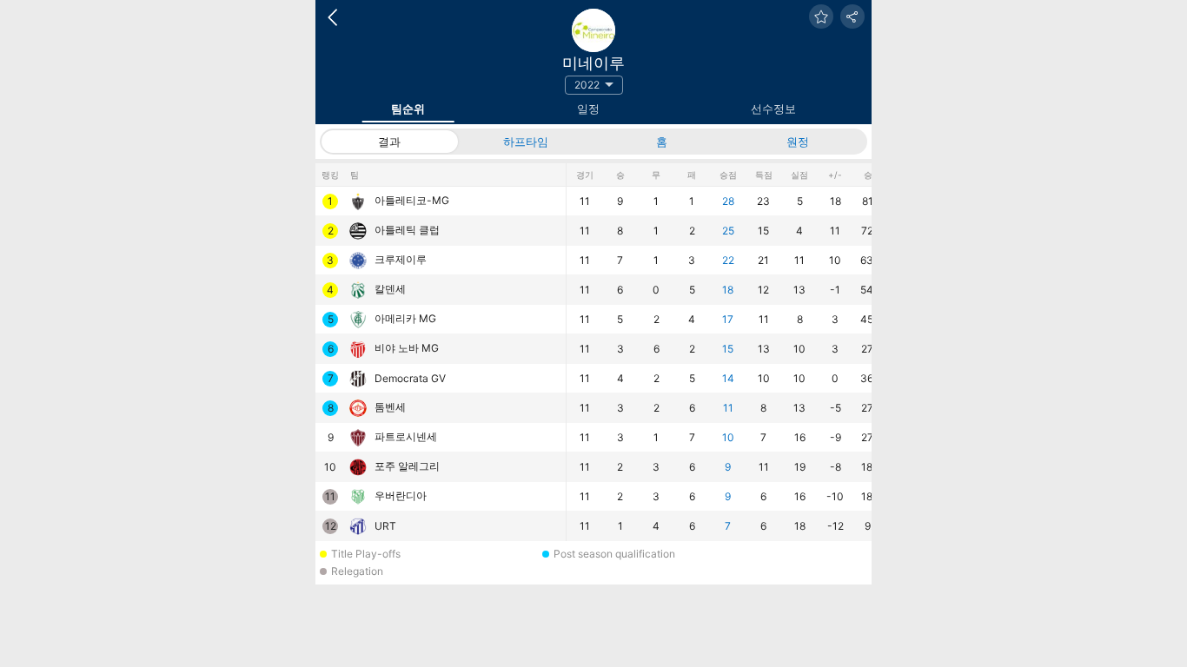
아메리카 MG (405, 318)
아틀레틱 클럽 (407, 229)
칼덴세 (390, 288)
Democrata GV (410, 378)
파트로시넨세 (406, 436)
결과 (389, 142)
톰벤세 (390, 406)
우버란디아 (401, 495)
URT (385, 525)
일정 (588, 109)
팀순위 (408, 109)
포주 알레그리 (407, 465)
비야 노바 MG (407, 347)
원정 (797, 142)
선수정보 (773, 109)
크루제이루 (401, 259)
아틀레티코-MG (412, 200)
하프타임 (525, 142)
